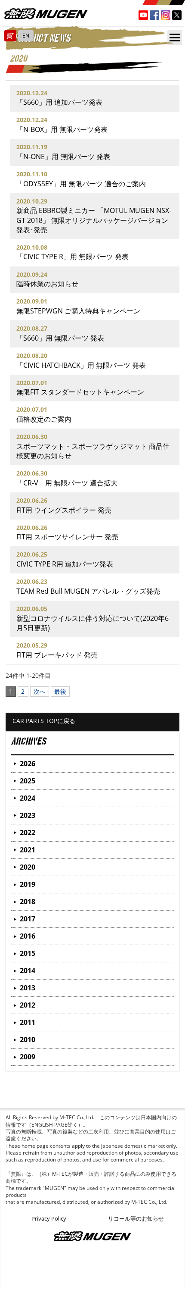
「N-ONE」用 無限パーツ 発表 (63, 156)
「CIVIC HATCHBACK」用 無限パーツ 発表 (81, 365)
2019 (27, 884)
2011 (27, 1022)
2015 (27, 953)
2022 (27, 832)
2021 (27, 850)
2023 (27, 815)
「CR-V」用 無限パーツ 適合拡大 (66, 483)
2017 (27, 919)
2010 (27, 1039)
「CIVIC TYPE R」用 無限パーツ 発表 (72, 256)
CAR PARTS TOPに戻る (43, 721)
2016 (27, 936)
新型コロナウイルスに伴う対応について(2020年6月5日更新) (92, 623)
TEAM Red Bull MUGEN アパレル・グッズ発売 (88, 591)
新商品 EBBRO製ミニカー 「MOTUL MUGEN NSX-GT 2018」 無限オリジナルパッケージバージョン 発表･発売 (93, 220)
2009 (27, 1056)
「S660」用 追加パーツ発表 (59, 102)
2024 (27, 798)
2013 (27, 988)
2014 (27, 970)
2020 (27, 867)
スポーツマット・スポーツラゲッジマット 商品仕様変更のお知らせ (93, 450)
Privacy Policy (48, 1218)
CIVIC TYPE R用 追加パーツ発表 (64, 564)
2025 (27, 781)
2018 (27, 901)
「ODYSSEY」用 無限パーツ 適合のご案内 (81, 183)
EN (25, 35)
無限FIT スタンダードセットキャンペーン (80, 392)
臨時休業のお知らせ (47, 283)
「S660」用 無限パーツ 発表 (60, 338)
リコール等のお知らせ (136, 1218)
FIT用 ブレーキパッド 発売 (57, 655)
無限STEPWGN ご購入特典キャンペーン (78, 311)
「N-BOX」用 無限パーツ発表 (62, 129)
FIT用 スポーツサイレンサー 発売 (67, 537)
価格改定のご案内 (43, 419)
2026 (27, 763)
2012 (27, 1005)
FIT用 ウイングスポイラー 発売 (63, 510)
